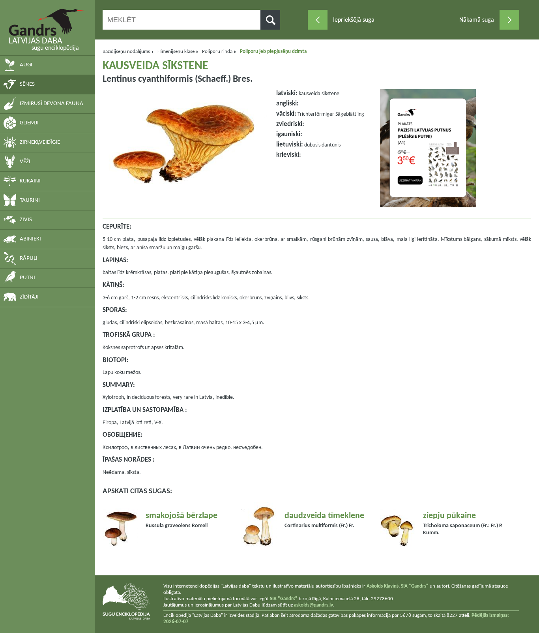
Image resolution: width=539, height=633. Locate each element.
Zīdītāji (29, 297)
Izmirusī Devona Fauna (51, 104)
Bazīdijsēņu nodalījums (126, 51)
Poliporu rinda (217, 51)
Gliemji (29, 123)
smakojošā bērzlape (181, 516)
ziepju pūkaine (449, 516)
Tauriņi (30, 200)
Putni (27, 278)
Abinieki (30, 239)
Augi (26, 65)
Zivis (26, 220)
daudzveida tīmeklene (324, 516)
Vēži (25, 162)
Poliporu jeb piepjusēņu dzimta (273, 51)
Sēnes (27, 84)
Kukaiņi (30, 181)
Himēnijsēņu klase (176, 51)
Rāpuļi (28, 258)
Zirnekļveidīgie (40, 142)
